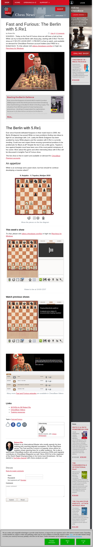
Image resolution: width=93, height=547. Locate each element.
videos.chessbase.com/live (42, 46)
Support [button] (44, 2)
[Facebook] (13, 424)
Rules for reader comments (15, 471)
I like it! (52, 33)
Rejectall (67, 541)
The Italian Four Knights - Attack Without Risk (80, 503)
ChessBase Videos (18, 410)
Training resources (18, 412)
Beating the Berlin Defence (20, 97)
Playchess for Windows (15, 48)
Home (17, 2)
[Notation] (34, 218)
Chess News (25, 15)
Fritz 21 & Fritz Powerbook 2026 (80, 428)
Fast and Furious (16, 419)
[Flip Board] (28, 218)
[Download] (43, 218)
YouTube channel (20, 458)
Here (71, 534)
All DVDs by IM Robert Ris (21, 407)
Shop (7, 2)
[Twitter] (19, 424)
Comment (9, 483)
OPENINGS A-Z (30, 2)
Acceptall (83, 541)
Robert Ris (18, 442)
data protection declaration (74, 536)
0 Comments (60, 33)
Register (23, 480)
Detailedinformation (51, 541)
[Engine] (37, 218)
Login (82, 3)
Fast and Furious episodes (26, 393)
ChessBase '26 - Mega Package (79, 61)
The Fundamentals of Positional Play (79, 466)
